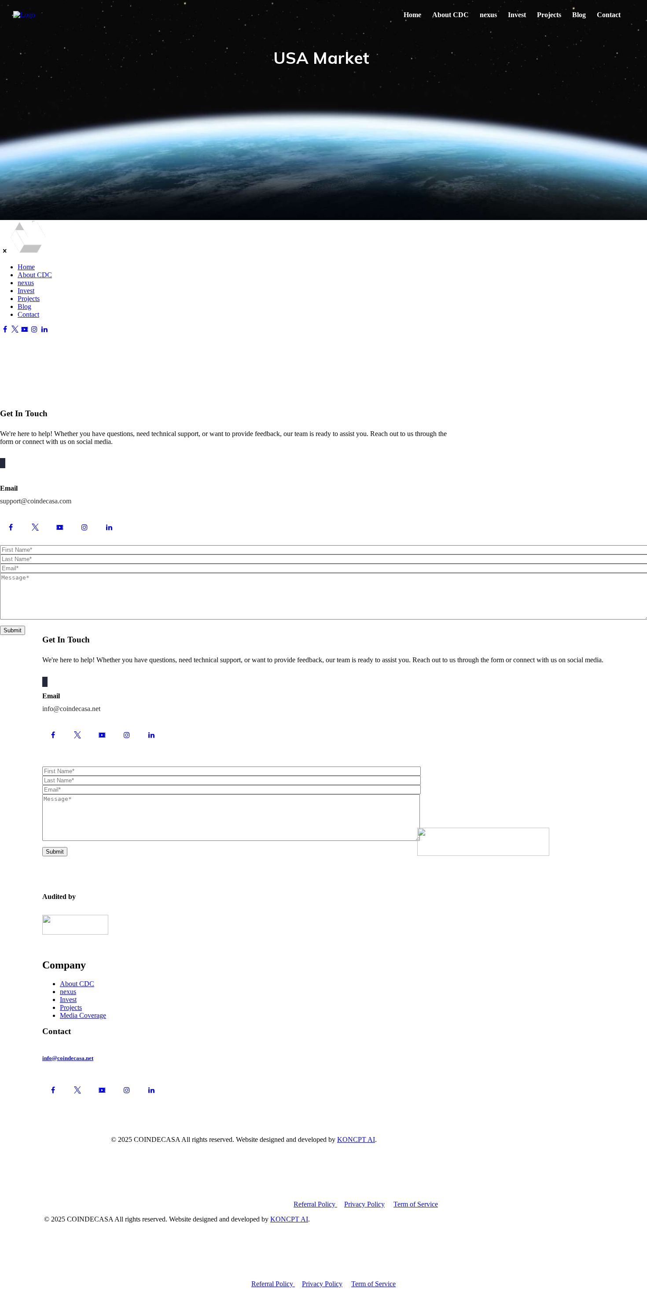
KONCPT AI (356, 1139)
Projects (549, 14)
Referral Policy (315, 1204)
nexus (488, 14)
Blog (579, 14)
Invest (517, 14)
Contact (609, 14)
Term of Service (415, 1204)
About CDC (450, 14)
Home (412, 14)
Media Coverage (83, 1015)
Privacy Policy (364, 1204)
